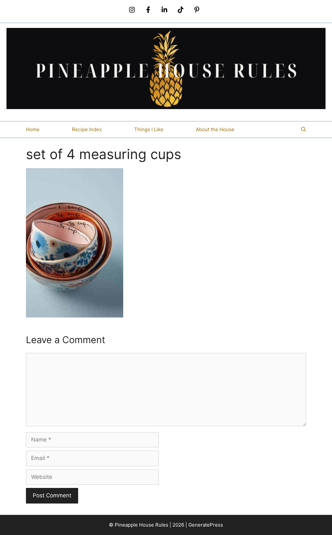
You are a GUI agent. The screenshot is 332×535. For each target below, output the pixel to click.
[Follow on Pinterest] (196, 9)
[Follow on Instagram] (131, 9)
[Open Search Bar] (303, 129)
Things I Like (148, 129)
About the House (215, 129)
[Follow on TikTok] (180, 9)
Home (33, 129)
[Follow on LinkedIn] (164, 9)
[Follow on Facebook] (148, 9)
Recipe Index (87, 129)
